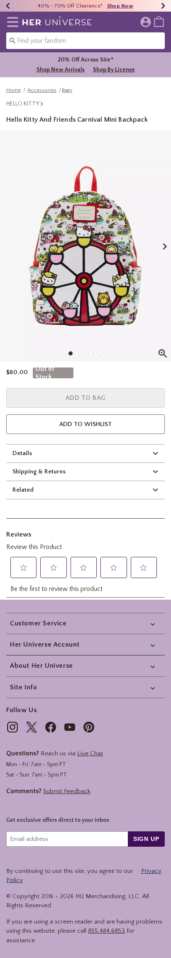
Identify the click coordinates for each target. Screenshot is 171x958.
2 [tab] (80, 353)
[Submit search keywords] (12, 40)
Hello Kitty (22, 103)
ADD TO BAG (86, 398)
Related (23, 489)
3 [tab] (90, 353)
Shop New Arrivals (61, 69)
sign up (146, 838)
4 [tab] (100, 353)
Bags (67, 90)
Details (22, 453)
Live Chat (90, 753)
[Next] (163, 5)
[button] (11, 22)
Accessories (41, 90)
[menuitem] (159, 21)
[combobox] (85, 40)
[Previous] (8, 5)
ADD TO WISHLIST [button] (85, 424)
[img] (12, 727)
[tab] (85, 246)
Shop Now (120, 6)
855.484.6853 (106, 930)
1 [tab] (70, 353)
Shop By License (114, 69)
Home (13, 90)
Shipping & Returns (39, 471)
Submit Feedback (66, 791)
